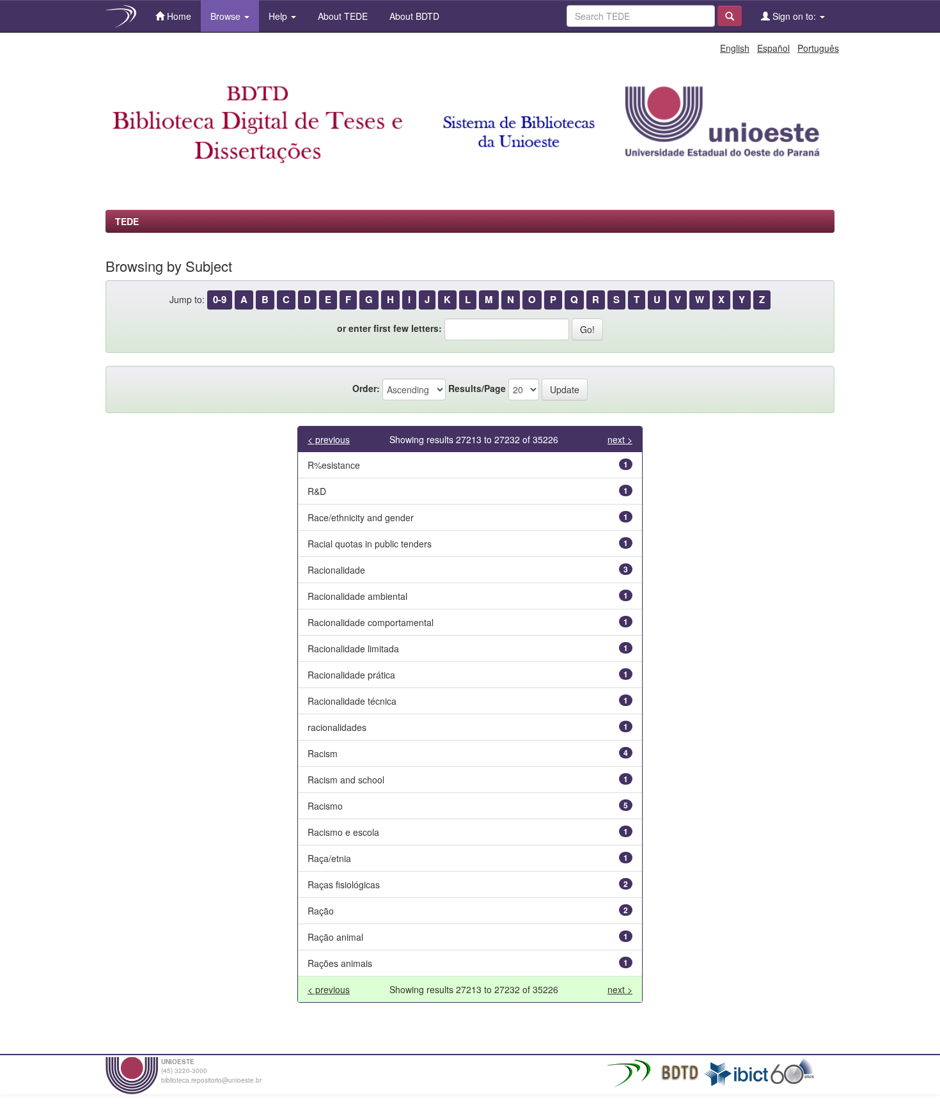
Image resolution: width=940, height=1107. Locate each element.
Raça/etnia (329, 858)
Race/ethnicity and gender (361, 517)
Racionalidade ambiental (357, 596)
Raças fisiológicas (344, 884)
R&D (317, 491)
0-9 (219, 299)
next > (619, 439)
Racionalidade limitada (353, 648)
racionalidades (337, 727)
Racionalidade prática (351, 674)
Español (773, 48)
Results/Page (477, 388)
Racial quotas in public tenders (370, 543)
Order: (366, 388)
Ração (321, 910)
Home (177, 16)
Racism (323, 753)
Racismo (325, 805)
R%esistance (334, 465)
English (734, 48)
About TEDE (341, 16)
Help (279, 16)
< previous (329, 439)
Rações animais (340, 963)
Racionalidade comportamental (371, 622)
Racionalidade (336, 569)
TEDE (127, 221)
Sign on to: (794, 16)
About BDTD (413, 16)
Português (818, 48)
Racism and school (346, 779)
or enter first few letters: (389, 328)
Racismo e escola (343, 832)
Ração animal (335, 936)
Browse (226, 16)
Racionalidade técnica (352, 701)
